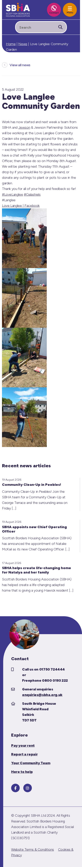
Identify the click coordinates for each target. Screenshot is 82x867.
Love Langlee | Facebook (21, 205)
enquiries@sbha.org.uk (42, 695)
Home (11, 44)
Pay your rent (23, 745)
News (22, 44)
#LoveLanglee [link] (12, 194)
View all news (20, 65)
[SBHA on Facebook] (15, 788)
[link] (24, 127)
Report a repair (24, 754)
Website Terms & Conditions (32, 849)
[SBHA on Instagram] (27, 788)
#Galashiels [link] (32, 194)
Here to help (22, 772)
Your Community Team (30, 763)
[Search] (60, 27)
